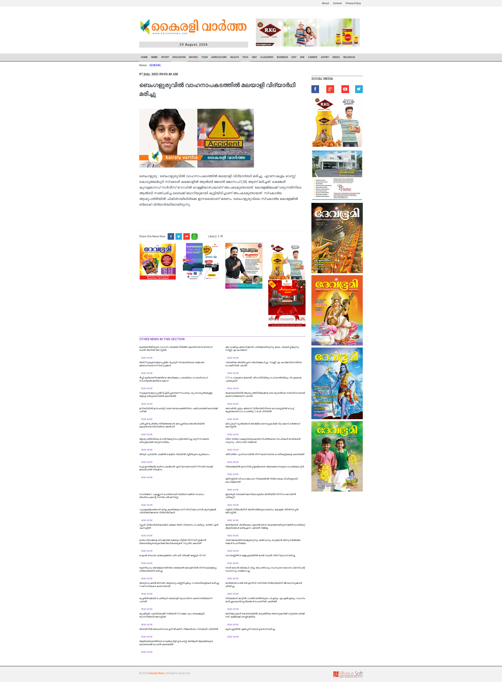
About (325, 3)
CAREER (312, 57)
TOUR (204, 57)
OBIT (254, 57)
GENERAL (155, 65)
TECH (245, 57)
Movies (193, 57)
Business (282, 57)
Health (234, 57)
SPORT (165, 57)
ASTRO (325, 57)
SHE (302, 57)
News (154, 57)
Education (179, 57)
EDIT (294, 57)
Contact (337, 3)
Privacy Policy (353, 3)
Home (144, 57)
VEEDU (336, 57)
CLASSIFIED (266, 57)
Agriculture (219, 57)
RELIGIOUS (349, 57)
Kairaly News (157, 673)
